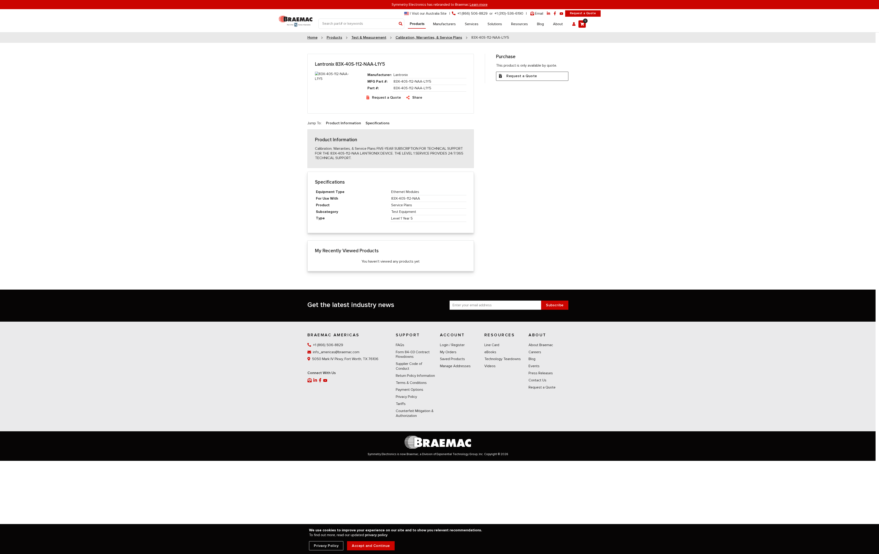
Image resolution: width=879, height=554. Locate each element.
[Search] (400, 24)
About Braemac (541, 345)
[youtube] (561, 13)
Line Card (491, 345)
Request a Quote (583, 13)
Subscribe (555, 305)
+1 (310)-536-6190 (508, 13)
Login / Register (452, 345)
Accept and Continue (371, 546)
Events (534, 366)
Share (417, 97)
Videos (490, 366)
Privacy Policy (406, 396)
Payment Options (409, 389)
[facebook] (555, 13)
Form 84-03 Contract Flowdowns (413, 354)
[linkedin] (548, 13)
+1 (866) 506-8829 (472, 13)
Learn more (479, 4)
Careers (535, 352)
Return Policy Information (415, 375)
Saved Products (452, 359)
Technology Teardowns (502, 359)
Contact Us (537, 380)
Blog (532, 359)
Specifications (378, 123)
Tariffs (401, 404)
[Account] (574, 24)
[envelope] (309, 380)
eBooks (490, 352)
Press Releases (541, 373)
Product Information (343, 123)
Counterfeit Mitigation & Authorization (415, 413)
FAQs (400, 345)
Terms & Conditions (411, 382)
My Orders (448, 352)
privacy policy (376, 535)
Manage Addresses (455, 366)
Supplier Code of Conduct (409, 366)
